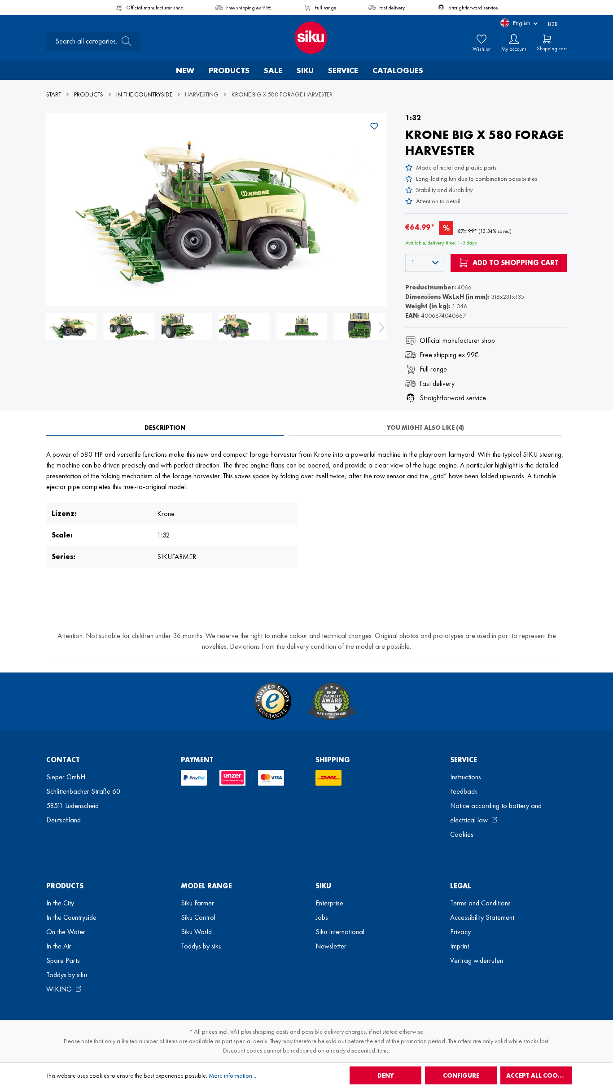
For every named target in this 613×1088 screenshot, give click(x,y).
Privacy (460, 931)
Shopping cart (552, 48)
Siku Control (198, 917)
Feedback (463, 791)
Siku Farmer (197, 903)
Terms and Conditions (480, 903)
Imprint (459, 946)
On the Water (65, 931)
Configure (461, 1075)
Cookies (461, 834)
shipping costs (271, 1031)
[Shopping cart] (547, 39)
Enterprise (329, 903)
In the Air (58, 946)
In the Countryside (71, 917)
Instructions (465, 777)
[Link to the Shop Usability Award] (331, 701)
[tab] (165, 427)
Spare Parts (63, 960)
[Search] (123, 41)
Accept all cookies (538, 1075)
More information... (232, 1075)
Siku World (196, 931)
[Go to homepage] (306, 38)
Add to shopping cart (515, 262)
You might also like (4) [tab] (425, 428)
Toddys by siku (66, 974)
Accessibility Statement (482, 917)
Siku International (339, 931)
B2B (553, 24)
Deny (385, 1075)
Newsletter (330, 946)
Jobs (321, 917)
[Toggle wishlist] (374, 126)
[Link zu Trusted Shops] (272, 701)
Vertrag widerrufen (476, 960)
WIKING (60, 989)
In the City (60, 903)
